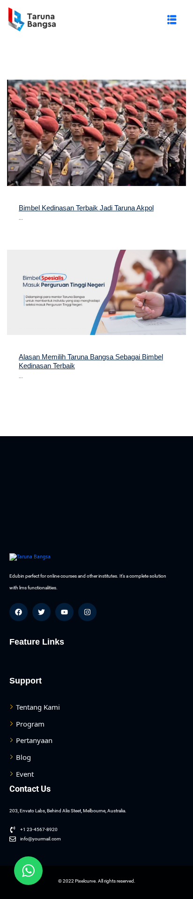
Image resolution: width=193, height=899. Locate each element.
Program (30, 723)
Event (25, 774)
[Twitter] (41, 612)
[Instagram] (87, 612)
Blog (23, 757)
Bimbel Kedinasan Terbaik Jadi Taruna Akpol (86, 208)
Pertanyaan (34, 740)
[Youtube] (64, 612)
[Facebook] (18, 612)
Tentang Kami (38, 707)
